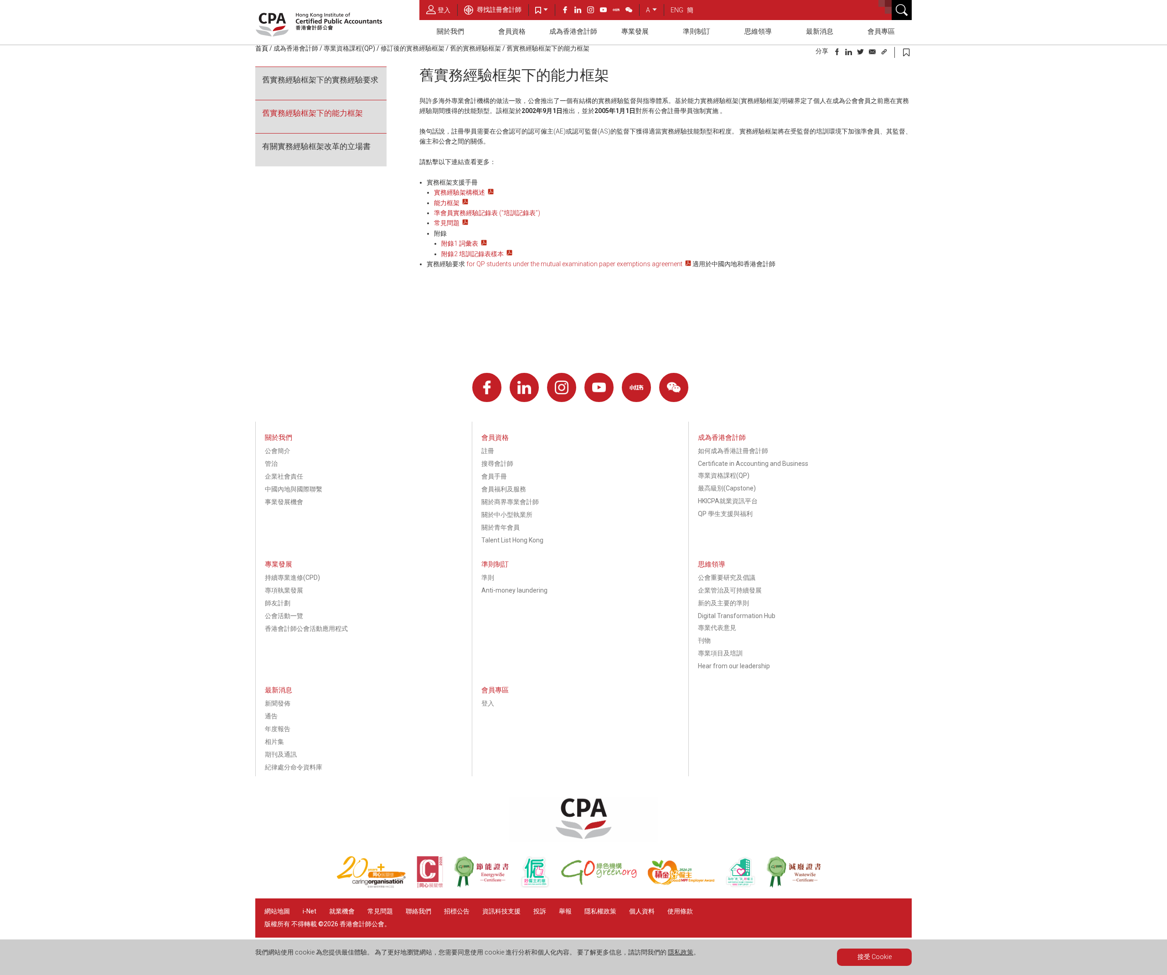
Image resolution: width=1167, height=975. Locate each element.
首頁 (261, 48)
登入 (444, 10)
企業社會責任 (284, 476)
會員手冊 (494, 476)
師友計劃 (277, 603)
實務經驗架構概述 (459, 192)
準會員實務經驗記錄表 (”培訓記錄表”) (487, 213)
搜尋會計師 (497, 463)
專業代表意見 (717, 627)
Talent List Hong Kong (512, 540)
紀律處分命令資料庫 (293, 767)
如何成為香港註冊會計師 (733, 450)
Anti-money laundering (514, 590)
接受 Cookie (874, 956)
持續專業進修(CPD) (292, 577)
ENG (677, 10)
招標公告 (457, 911)
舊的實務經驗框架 (475, 48)
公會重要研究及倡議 (726, 577)
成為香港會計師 (573, 31)
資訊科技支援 (501, 911)
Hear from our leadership (734, 666)
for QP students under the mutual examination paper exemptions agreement (574, 264)
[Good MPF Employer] (686, 885)
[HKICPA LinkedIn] (580, 11)
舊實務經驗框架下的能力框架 (312, 113)
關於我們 (450, 31)
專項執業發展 (284, 590)
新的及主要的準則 (723, 603)
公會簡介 (277, 450)
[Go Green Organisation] (604, 885)
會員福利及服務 (503, 489)
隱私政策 (680, 952)
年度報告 (277, 729)
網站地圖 (277, 911)
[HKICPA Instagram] (593, 11)
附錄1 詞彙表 (459, 243)
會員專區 (881, 31)
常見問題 (447, 223)
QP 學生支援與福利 (725, 513)
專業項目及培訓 (720, 653)
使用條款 (680, 911)
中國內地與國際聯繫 (293, 489)
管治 (271, 463)
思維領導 (758, 31)
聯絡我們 (418, 911)
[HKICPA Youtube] (606, 11)
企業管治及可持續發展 (730, 590)
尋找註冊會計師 (498, 9)
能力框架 (447, 202)
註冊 (487, 450)
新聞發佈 (277, 703)
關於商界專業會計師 (510, 502)
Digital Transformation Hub (736, 615)
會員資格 (512, 31)
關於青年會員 (500, 527)
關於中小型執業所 (506, 514)
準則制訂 (696, 31)
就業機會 (342, 911)
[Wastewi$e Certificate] (798, 885)
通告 (271, 716)
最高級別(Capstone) (727, 488)
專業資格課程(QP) (349, 48)
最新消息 (819, 31)
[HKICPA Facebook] (568, 11)
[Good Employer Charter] (540, 885)
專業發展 (635, 31)
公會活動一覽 (284, 615)
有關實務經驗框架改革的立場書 (316, 146)
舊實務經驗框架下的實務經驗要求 (320, 79)
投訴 (539, 911)
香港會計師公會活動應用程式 (306, 628)
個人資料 (642, 911)
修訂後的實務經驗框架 (412, 48)
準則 (487, 577)
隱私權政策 (600, 911)
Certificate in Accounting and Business (753, 463)
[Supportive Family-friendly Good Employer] (745, 885)
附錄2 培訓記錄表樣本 (472, 254)
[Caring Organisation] (376, 885)
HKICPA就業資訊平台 (728, 501)
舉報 (565, 911)
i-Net (309, 911)
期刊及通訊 (281, 754)
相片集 (274, 741)
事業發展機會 (284, 502)
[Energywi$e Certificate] (486, 885)
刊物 (704, 640)
